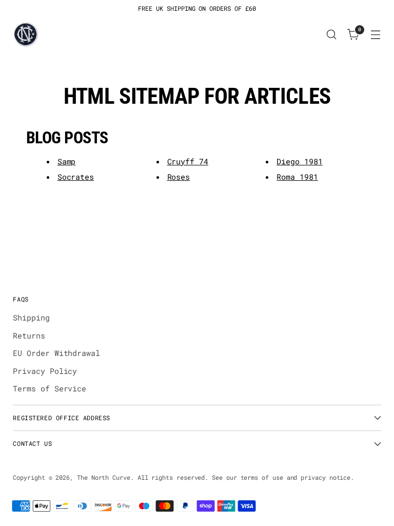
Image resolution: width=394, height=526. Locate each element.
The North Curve (103, 477)
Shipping (31, 317)
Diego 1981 (299, 161)
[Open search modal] (331, 34)
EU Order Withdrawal (56, 353)
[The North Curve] (25, 34)
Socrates (75, 177)
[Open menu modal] (375, 34)
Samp (66, 161)
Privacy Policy (45, 371)
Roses (178, 177)
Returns (29, 335)
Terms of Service (49, 388)
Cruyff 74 (187, 161)
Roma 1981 (297, 177)
